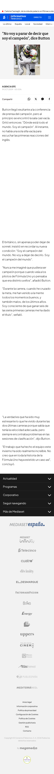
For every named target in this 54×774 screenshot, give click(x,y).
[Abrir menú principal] (49, 17)
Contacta (27, 731)
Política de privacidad (27, 710)
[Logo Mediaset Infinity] (27, 540)
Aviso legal (27, 702)
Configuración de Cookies (27, 714)
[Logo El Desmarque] (27, 582)
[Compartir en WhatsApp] (29, 99)
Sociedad (37, 24)
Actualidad (10, 478)
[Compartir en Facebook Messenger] (42, 99)
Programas (10, 486)
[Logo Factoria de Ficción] (27, 592)
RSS (27, 727)
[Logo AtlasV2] (27, 666)
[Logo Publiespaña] (27, 677)
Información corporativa (27, 706)
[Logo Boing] (27, 603)
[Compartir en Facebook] (49, 99)
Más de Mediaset (13, 511)
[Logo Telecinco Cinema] (27, 645)
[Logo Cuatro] (27, 561)
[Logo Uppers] (27, 634)
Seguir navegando (14, 503)
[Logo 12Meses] (27, 656)
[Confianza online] (27, 762)
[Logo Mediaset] (27, 526)
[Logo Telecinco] (27, 550)
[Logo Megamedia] (28, 748)
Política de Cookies (27, 718)
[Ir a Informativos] (18, 17)
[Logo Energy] (27, 613)
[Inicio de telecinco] (4, 17)
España (18, 24)
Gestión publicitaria (27, 723)
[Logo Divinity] (27, 571)
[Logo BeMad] (27, 624)
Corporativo (11, 495)
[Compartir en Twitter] (35, 99)
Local (27, 24)
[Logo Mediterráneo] (27, 687)
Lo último (7, 24)
